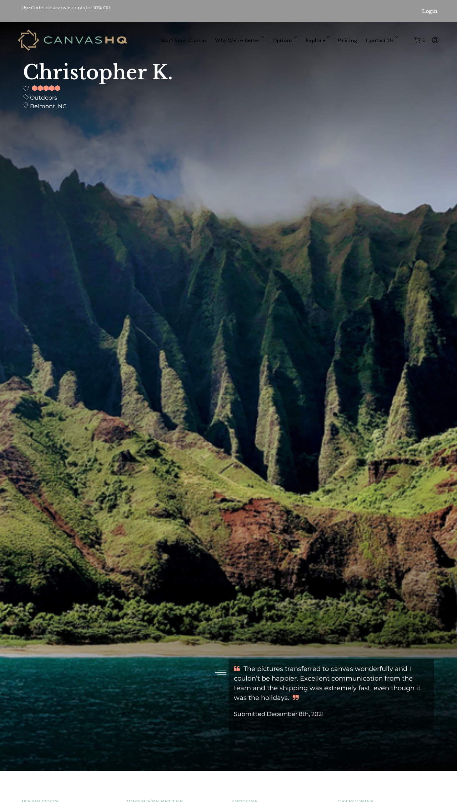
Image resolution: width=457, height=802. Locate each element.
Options (282, 40)
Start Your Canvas (184, 40)
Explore (315, 40)
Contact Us (380, 40)
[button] (420, 40)
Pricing (347, 40)
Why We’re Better (237, 40)
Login (429, 11)
